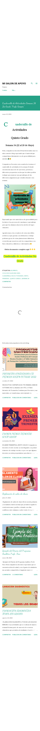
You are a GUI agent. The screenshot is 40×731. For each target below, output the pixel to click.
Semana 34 (25, 278)
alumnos (14, 270)
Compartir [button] (6, 281)
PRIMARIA (5, 278)
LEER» (36, 397)
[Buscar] (32, 83)
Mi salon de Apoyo (14, 83)
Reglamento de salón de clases (15, 493)
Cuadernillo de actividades (13, 276)
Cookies (4, 90)
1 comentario (17, 574)
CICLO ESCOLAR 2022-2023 (11, 273)
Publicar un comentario (21, 397)
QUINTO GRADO (15, 278)
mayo (26, 276)
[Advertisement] (20, 20)
